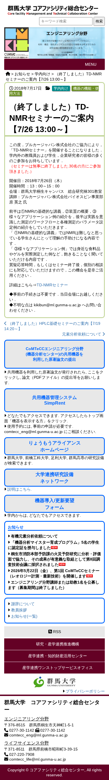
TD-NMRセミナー (52, 285)
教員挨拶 (19, 610)
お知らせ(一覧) (24, 616)
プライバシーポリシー (85, 691)
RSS (56, 631)
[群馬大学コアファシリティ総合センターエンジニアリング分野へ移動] (8, 74)
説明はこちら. (19, 489)
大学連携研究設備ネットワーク (54, 477)
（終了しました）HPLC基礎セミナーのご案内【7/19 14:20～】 (52, 326)
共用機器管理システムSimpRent (54, 400)
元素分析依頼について (82, 334)
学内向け (61, 88)
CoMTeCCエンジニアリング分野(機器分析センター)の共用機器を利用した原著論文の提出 (55, 354)
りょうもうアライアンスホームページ (55, 446)
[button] (90, 64)
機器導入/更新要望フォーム (54, 504)
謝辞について (23, 604)
